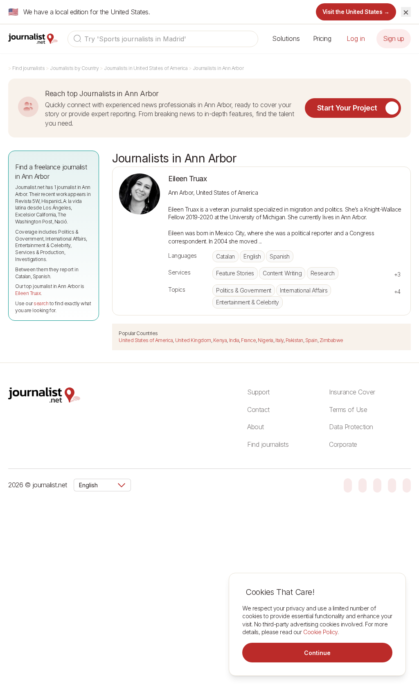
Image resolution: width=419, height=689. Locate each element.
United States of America (146, 340)
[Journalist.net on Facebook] (377, 484)
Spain (311, 340)
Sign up (393, 38)
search (41, 303)
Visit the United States (356, 11)
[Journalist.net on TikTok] (362, 484)
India (234, 340)
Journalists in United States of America (145, 68)
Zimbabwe (331, 340)
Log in (356, 38)
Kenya (220, 340)
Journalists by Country (74, 68)
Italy (279, 340)
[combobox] (163, 39)
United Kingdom (193, 340)
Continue (317, 652)
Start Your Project (347, 108)
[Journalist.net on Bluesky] (348, 484)
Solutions (286, 38)
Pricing (322, 38)
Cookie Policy (320, 631)
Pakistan (294, 340)
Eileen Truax (28, 293)
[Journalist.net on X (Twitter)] (392, 484)
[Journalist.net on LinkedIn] (407, 484)
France (248, 340)
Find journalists (28, 68)
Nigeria (265, 340)
